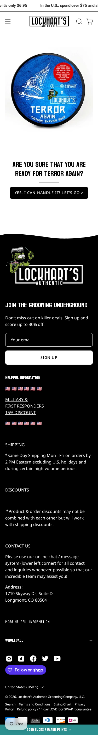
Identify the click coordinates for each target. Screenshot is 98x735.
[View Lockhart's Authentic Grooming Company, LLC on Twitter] (45, 659)
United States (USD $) (21, 687)
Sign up (49, 357)
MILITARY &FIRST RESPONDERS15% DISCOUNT (24, 406)
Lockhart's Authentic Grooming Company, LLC (51, 696)
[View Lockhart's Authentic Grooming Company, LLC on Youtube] (57, 659)
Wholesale (14, 640)
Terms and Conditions (34, 704)
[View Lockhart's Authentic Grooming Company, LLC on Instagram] (9, 659)
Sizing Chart (62, 704)
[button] (78, 21)
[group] (49, 5)
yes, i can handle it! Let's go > (49, 192)
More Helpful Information (27, 622)
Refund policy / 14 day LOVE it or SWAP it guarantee (54, 709)
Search (10, 704)
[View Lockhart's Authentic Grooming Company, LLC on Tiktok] (21, 659)
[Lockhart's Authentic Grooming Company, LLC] (49, 21)
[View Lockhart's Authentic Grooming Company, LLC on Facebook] (33, 659)
